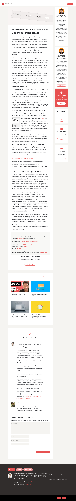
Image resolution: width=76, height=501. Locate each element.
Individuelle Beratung (61, 85)
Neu (61, 114)
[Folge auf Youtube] (63, 498)
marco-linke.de (29, 484)
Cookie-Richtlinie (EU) (47, 497)
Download (61, 159)
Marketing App (45, 4)
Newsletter (10, 497)
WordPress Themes (33, 4)
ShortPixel (31, 244)
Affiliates (14, 497)
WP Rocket (25, 244)
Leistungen (58, 4)
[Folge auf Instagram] (65, 498)
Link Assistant (34, 241)
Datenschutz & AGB (38, 497)
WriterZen (23, 241)
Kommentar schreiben (30, 264)
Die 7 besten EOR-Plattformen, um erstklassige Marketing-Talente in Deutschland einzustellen (40, 316)
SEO (61, 119)
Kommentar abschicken (43, 451)
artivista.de (26, 482)
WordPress (61, 115)
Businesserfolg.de (43, 252)
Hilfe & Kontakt (28, 469)
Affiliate (19, 469)
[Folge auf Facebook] (58, 498)
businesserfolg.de (29, 481)
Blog (63, 4)
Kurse (51, 4)
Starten (61, 139)
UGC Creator (25, 497)
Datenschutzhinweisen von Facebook (34, 98)
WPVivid (19, 248)
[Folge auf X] (60, 498)
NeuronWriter (38, 243)
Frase (22, 243)
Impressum (31, 497)
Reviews (61, 121)
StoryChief (26, 243)
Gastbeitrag (19, 497)
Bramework (31, 243)
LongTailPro (28, 241)
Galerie (61, 103)
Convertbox (25, 246)
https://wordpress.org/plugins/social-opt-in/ (22, 158)
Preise (70, 4)
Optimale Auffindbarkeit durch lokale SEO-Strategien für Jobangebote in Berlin (20, 316)
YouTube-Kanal (20, 238)
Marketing (61, 117)
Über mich (11, 469)
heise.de (42, 118)
